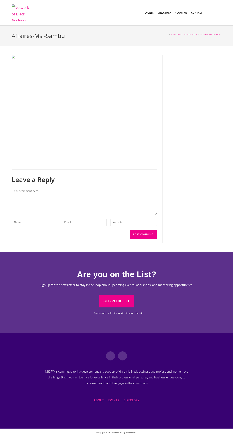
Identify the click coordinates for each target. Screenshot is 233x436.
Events (113, 400)
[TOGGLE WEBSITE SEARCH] (207, 12)
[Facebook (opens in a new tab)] (214, 13)
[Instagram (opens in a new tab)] (220, 13)
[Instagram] (122, 355)
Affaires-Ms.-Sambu (210, 34)
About (99, 400)
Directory (131, 400)
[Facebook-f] (110, 355)
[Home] (167, 34)
